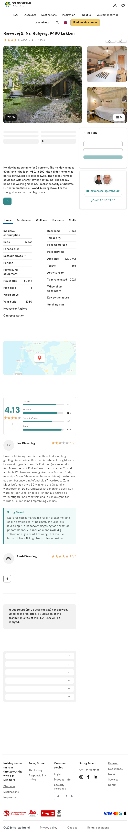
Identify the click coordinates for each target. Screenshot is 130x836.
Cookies (72, 828)
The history (35, 770)
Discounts (30, 15)
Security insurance (60, 787)
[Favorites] (123, 5)
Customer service (107, 15)
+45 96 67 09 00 (104, 200)
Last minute (42, 22)
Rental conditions (98, 828)
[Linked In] (95, 777)
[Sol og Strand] (18, 5)
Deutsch (113, 763)
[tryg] (49, 816)
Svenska (113, 780)
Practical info (62, 780)
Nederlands (115, 769)
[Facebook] (88, 777)
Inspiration (68, 15)
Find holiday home (85, 22)
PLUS (15, 15)
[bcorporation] (60, 816)
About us (86, 15)
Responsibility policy (37, 777)
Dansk (112, 785)
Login (57, 774)
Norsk (111, 774)
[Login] (114, 5)
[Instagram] (81, 777)
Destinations (49, 15)
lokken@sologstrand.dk (105, 191)
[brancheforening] (15, 816)
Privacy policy (48, 828)
